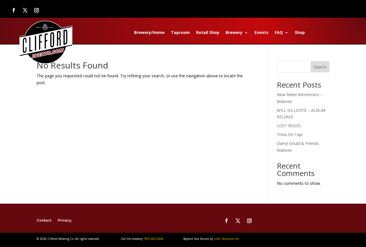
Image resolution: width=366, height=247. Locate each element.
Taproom (180, 33)
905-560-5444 (153, 239)
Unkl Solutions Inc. (227, 239)
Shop (300, 33)
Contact (44, 220)
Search (320, 67)
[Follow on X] (25, 10)
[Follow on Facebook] (13, 10)
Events (261, 33)
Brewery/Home (149, 33)
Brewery (234, 33)
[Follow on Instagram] (36, 10)
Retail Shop (207, 33)
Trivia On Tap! (290, 134)
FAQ (279, 33)
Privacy (64, 220)
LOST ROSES (289, 125)
